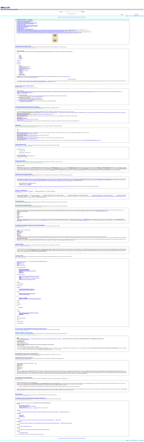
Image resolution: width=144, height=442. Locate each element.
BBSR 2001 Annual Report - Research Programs (24, 332)
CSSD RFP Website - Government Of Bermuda (24, 377)
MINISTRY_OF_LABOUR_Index (21, 190)
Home (2, 9)
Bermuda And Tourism (20, 201)
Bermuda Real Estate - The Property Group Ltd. (24, 357)
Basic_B (6, 9)
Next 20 (142, 15)
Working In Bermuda (19, 244)
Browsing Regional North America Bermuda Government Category (27, 106)
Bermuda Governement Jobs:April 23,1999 (23, 46)
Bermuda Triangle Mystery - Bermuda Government (25, 85)
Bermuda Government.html (21, 160)
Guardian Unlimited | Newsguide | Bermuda (23, 205)
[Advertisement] (72, 3)
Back (134, 15)
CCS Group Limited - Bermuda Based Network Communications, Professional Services (31, 328)
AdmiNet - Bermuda (19, 255)
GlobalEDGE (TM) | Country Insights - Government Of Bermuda (27, 353)
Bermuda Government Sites (21, 144)
